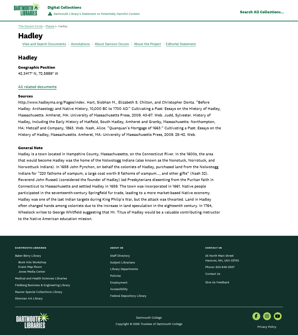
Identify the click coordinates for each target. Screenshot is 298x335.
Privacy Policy (266, 327)
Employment (118, 282)
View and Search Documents (44, 44)
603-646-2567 (225, 267)
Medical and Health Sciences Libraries (41, 278)
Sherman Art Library (29, 298)
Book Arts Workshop (32, 262)
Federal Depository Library (128, 296)
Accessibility (119, 289)
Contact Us (212, 274)
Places (50, 26)
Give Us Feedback (217, 282)
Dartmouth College (149, 318)
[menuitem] (256, 316)
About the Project (147, 44)
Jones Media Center (31, 271)
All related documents (37, 86)
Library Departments (124, 269)
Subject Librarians (122, 262)
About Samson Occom (112, 44)
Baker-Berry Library (28, 256)
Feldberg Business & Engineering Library (42, 285)
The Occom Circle (30, 26)
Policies (115, 276)
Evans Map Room (30, 267)
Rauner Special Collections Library (38, 292)
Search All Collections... (262, 11)
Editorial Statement (181, 44)
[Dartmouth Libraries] (27, 11)
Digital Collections (64, 7)
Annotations (80, 44)
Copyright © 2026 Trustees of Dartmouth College (149, 324)
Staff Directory (120, 256)
